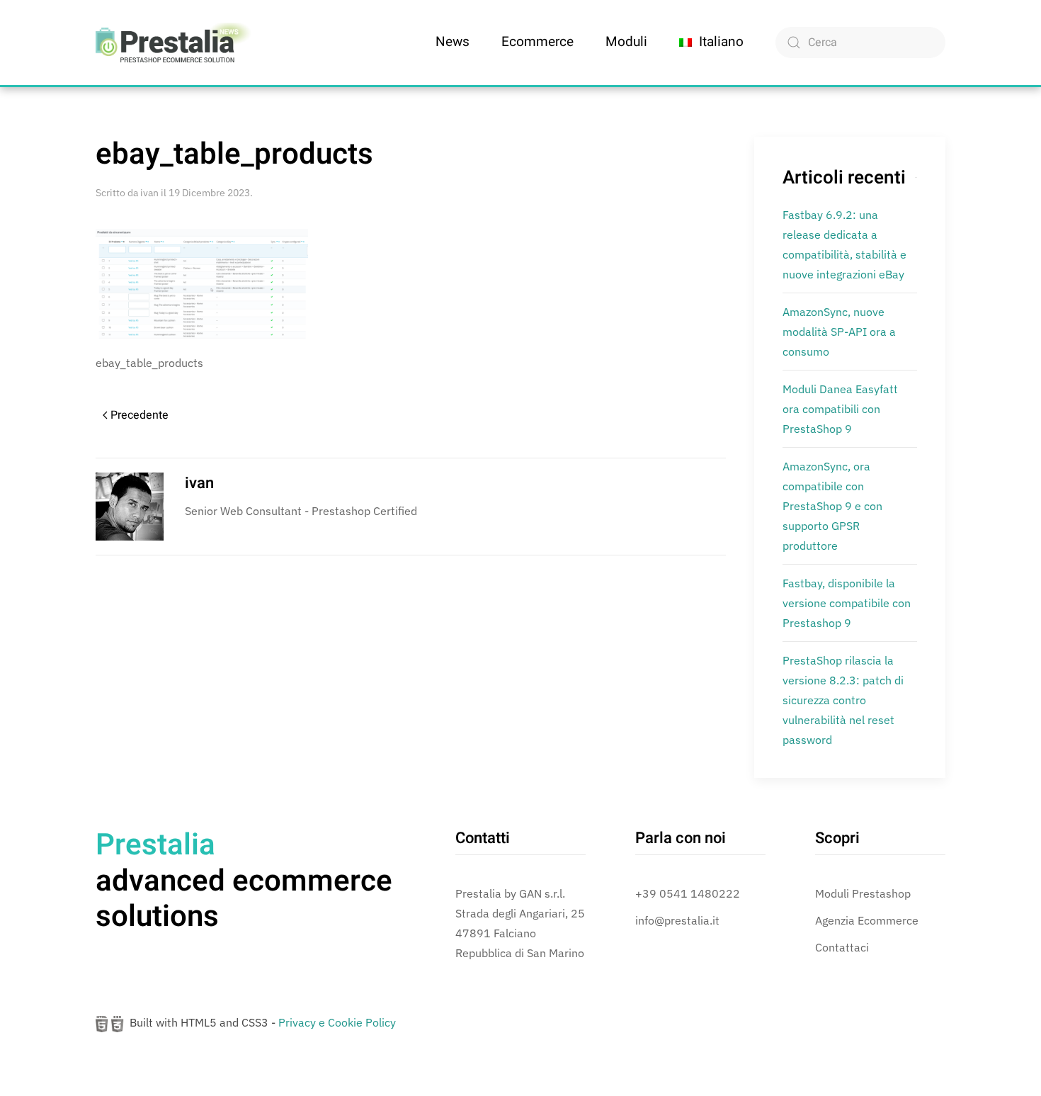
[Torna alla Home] (173, 42)
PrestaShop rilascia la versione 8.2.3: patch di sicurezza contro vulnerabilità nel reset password (843, 700)
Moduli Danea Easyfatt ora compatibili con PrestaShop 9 (840, 409)
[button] (711, 42)
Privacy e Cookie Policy (337, 1022)
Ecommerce (537, 42)
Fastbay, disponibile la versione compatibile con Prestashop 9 (847, 603)
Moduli (626, 42)
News (453, 42)
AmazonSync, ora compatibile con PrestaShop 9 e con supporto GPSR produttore (832, 506)
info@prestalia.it (677, 920)
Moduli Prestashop (863, 893)
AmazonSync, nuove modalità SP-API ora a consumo (839, 331)
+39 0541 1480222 (687, 893)
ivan (149, 192)
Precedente (139, 415)
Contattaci (842, 947)
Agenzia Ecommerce (866, 920)
